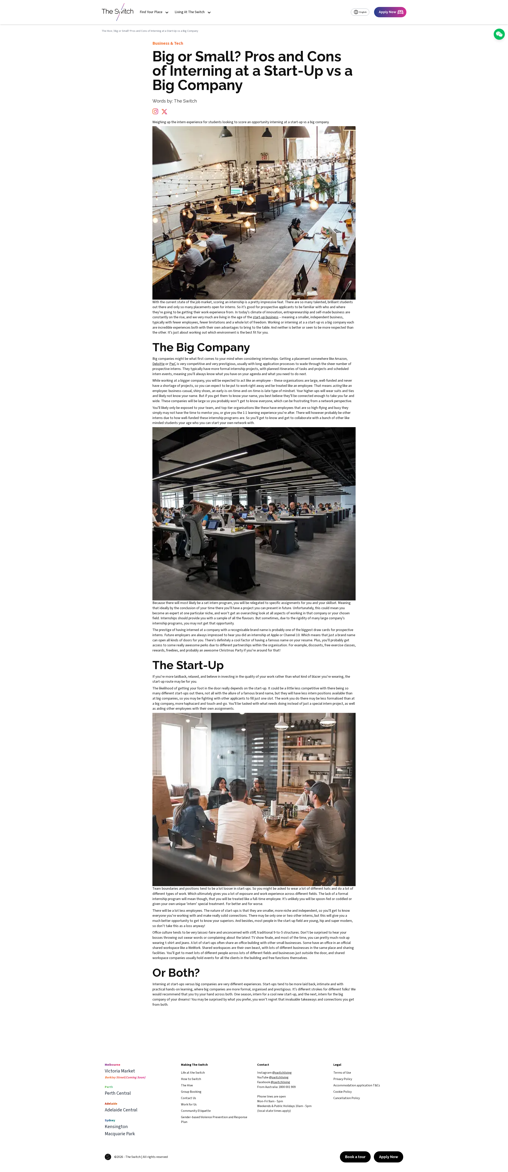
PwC (172, 363)
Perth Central (118, 1093)
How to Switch (191, 1079)
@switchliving (282, 1072)
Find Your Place (151, 12)
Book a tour (355, 1157)
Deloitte (158, 363)
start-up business (265, 317)
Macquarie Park (120, 1134)
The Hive (107, 31)
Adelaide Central (121, 1110)
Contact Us (188, 1098)
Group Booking (191, 1092)
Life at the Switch (193, 1072)
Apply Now (388, 1157)
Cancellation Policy (346, 1098)
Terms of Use (342, 1072)
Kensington (116, 1127)
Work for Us (189, 1104)
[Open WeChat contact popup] (499, 34)
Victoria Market (120, 1071)
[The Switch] (117, 12)
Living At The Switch (190, 12)
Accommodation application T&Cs (356, 1085)
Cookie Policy (342, 1092)
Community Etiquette (196, 1111)
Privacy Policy (342, 1079)
